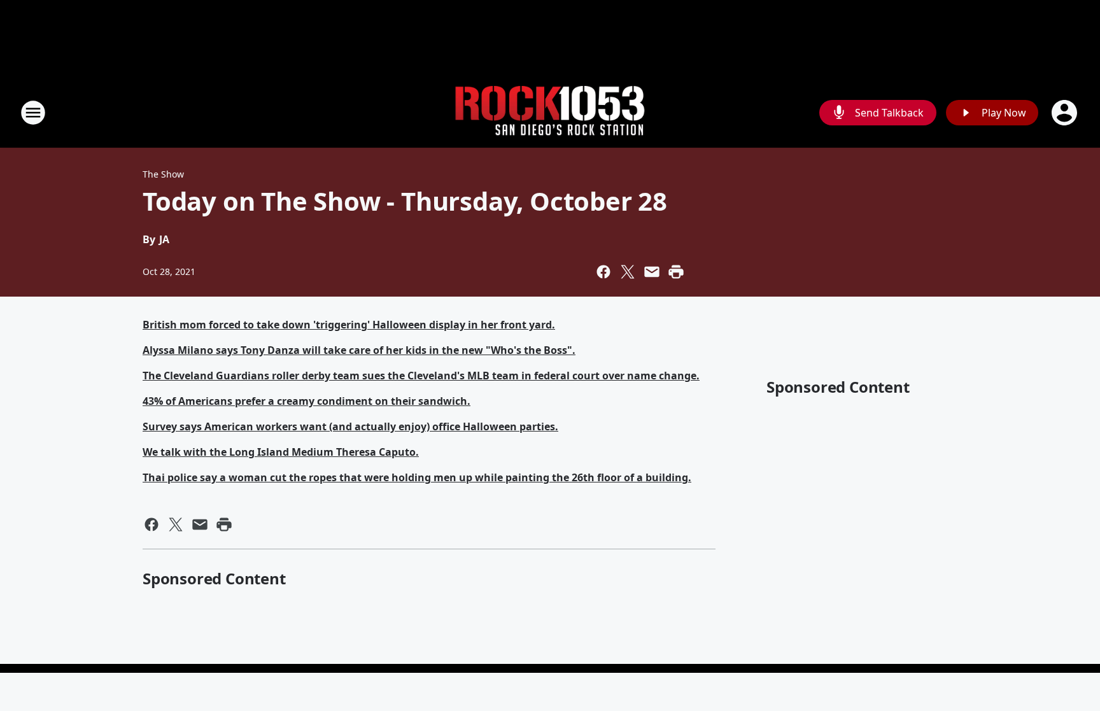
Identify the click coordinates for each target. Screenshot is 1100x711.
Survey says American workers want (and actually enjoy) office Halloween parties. (350, 426)
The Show (163, 174)
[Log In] (1066, 112)
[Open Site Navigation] (33, 112)
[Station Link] (550, 113)
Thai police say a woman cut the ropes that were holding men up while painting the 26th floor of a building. (417, 477)
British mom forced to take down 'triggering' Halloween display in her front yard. (349, 325)
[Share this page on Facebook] (603, 272)
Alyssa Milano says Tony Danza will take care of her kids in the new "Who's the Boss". (359, 350)
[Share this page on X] (628, 272)
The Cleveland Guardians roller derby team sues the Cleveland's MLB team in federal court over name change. (421, 376)
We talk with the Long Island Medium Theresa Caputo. (281, 452)
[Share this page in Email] (652, 272)
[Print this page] (676, 272)
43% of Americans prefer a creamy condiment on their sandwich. (306, 401)
